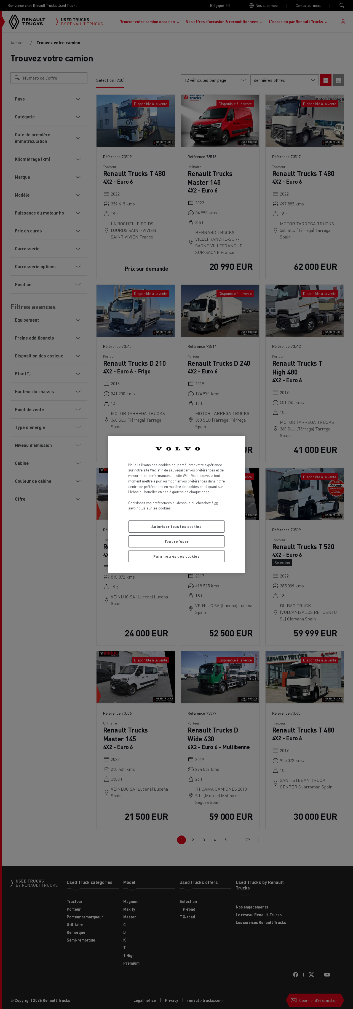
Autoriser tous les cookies (176, 526)
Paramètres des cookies (176, 556)
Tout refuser (176, 541)
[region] (176, 504)
